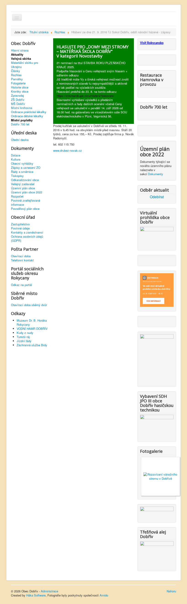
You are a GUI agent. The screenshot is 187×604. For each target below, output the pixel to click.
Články (15, 71)
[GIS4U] (157, 512)
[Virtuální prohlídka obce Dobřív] (157, 236)
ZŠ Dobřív (17, 100)
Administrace (49, 591)
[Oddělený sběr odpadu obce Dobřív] (157, 358)
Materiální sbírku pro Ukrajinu (24, 65)
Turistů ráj (23, 337)
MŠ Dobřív (18, 104)
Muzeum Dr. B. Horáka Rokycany (32, 322)
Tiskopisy (17, 176)
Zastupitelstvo (20, 224)
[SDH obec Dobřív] (157, 425)
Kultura (15, 159)
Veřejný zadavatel (22, 184)
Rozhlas (16, 75)
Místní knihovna (21, 108)
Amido (104, 595)
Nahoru (171, 591)
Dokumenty (155, 174)
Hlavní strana (20, 50)
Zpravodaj (17, 96)
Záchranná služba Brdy (32, 345)
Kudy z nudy (25, 333)
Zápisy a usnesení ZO (25, 168)
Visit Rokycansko (152, 43)
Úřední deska (20, 140)
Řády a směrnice (22, 172)
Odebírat (157, 197)
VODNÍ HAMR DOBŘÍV (32, 328)
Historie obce (19, 87)
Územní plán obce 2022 (26, 192)
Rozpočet (17, 196)
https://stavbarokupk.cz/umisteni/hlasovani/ (85, 96)
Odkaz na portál (21, 285)
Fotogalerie (18, 83)
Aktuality (17, 54)
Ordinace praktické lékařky (28, 112)
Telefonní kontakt (22, 260)
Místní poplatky (22, 120)
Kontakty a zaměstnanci (27, 232)
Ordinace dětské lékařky (27, 116)
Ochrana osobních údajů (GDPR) (27, 238)
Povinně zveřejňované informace (25, 202)
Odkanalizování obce (25, 180)
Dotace (15, 155)
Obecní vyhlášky (22, 163)
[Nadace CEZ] (157, 553)
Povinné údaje (20, 228)
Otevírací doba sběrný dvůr (29, 305)
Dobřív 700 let (20, 124)
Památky (17, 79)
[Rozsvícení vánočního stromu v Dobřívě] (160, 476)
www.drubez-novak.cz (67, 150)
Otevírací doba (21, 256)
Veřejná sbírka (21, 59)
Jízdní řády (24, 341)
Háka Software (36, 595)
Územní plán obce (23, 188)
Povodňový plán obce (25, 209)
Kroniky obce (19, 91)
